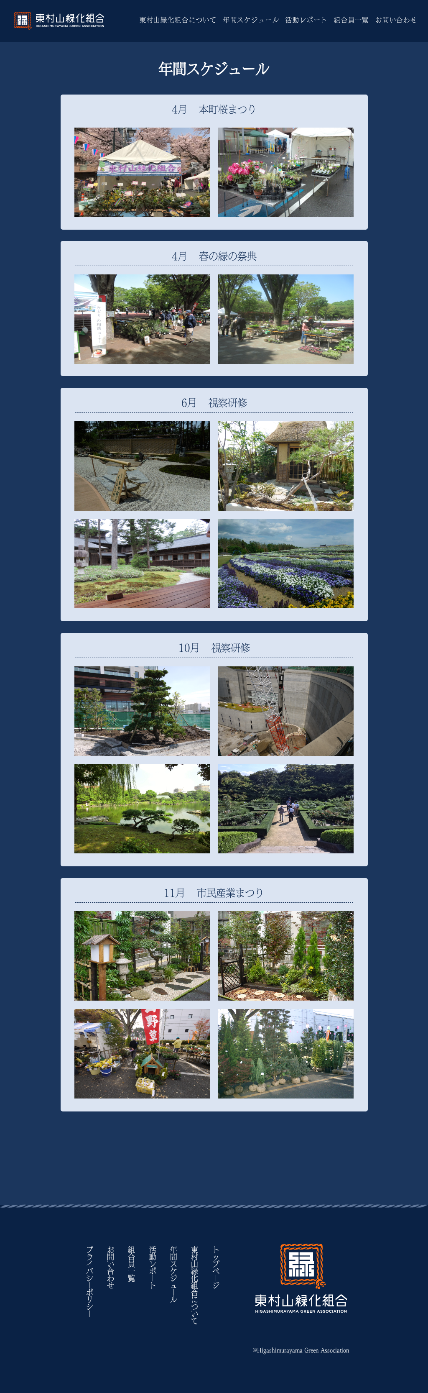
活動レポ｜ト (152, 1267)
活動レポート (306, 20)
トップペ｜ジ (215, 1267)
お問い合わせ (396, 20)
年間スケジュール (251, 20)
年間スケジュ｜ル (173, 1274)
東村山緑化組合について (178, 20)
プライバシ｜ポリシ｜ (89, 1281)
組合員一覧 (351, 20)
